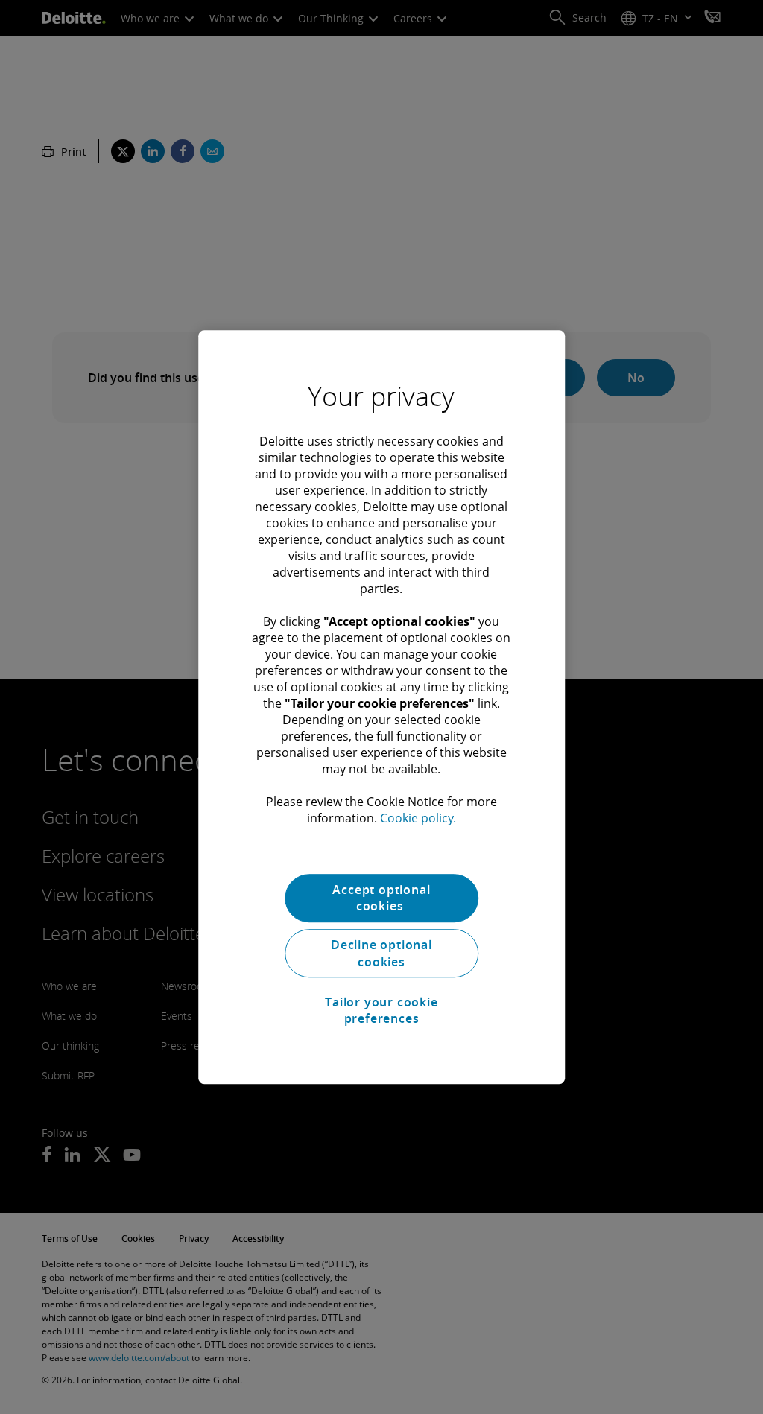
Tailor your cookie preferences (381, 1010)
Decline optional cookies (381, 953)
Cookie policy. (418, 818)
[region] (381, 707)
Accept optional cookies (381, 897)
